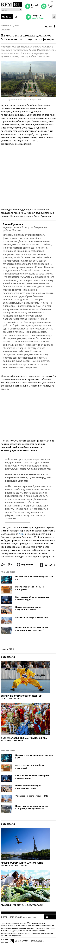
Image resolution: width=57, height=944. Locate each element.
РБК (21, 533)
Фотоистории (8, 657)
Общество (5, 30)
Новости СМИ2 (7, 649)
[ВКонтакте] (46, 26)
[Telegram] (50, 26)
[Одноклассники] (54, 26)
